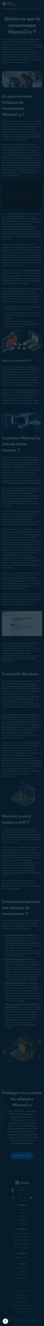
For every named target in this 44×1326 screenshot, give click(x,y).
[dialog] (22, 663)
